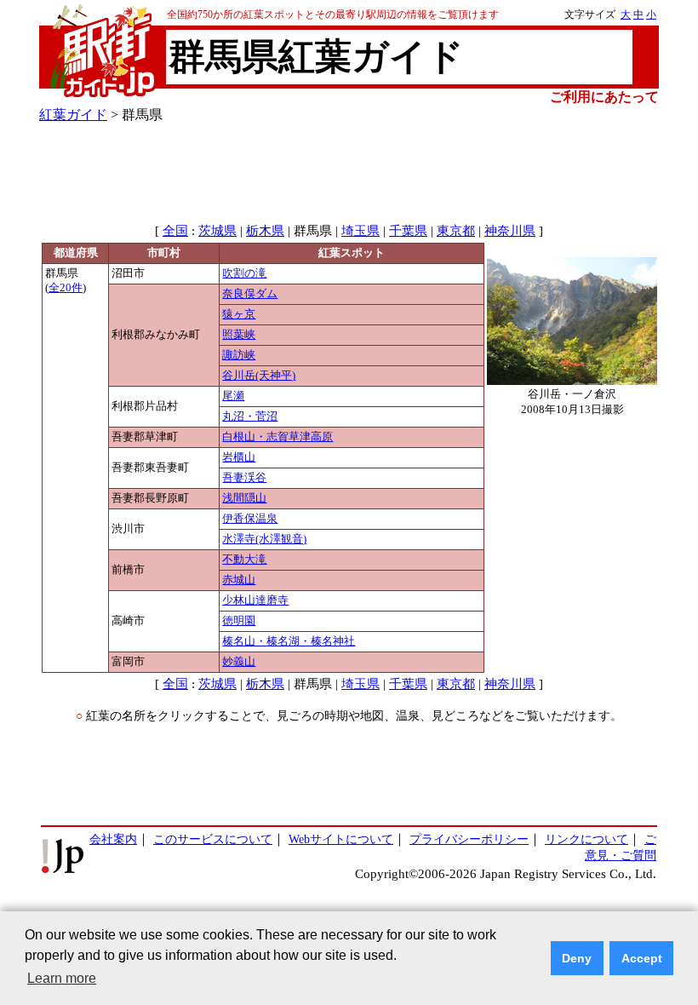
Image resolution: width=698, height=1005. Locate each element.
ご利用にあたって (604, 96)
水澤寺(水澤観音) (264, 539)
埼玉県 (360, 231)
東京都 (456, 231)
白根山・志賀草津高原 (277, 437)
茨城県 (217, 231)
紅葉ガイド (73, 114)
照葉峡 (238, 335)
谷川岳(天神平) (258, 376)
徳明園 (238, 621)
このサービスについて (212, 839)
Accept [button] (641, 958)
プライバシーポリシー (469, 839)
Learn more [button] (61, 978)
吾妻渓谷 (244, 478)
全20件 (66, 288)
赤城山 (238, 580)
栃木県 (265, 231)
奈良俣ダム (249, 294)
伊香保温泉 (249, 519)
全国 (175, 231)
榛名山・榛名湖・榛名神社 (288, 641)
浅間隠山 (244, 498)
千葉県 (408, 231)
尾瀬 (233, 396)
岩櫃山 (238, 457)
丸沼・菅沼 (249, 416)
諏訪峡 (238, 355)
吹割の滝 (244, 273)
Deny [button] (577, 958)
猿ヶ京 (238, 314)
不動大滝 (244, 560)
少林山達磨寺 (255, 600)
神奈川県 (509, 231)
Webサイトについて (341, 839)
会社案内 (113, 839)
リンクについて (586, 839)
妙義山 (238, 662)
